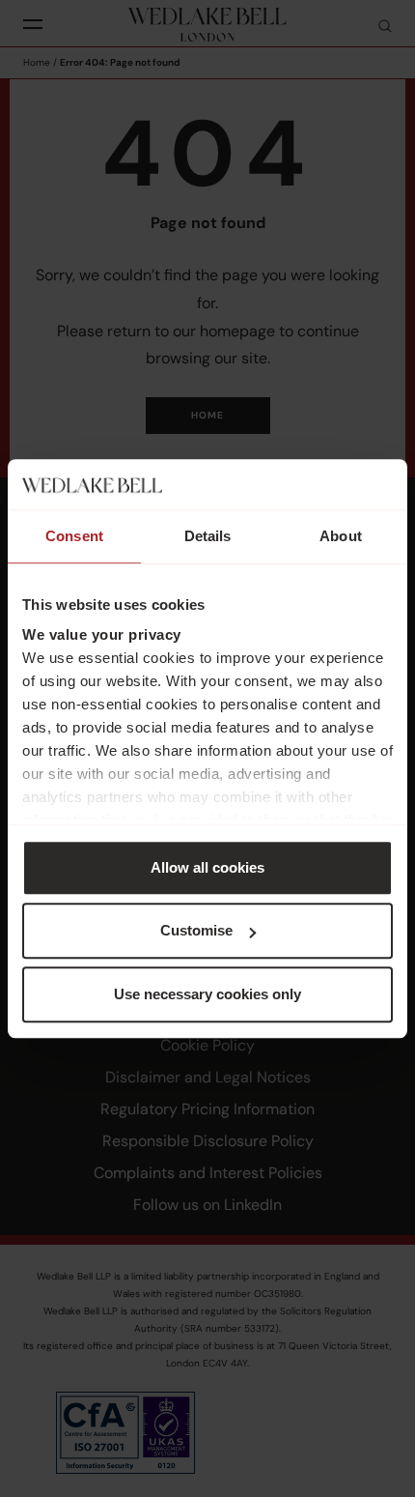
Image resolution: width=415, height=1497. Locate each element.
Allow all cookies (207, 867)
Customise (196, 931)
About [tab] (340, 536)
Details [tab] (208, 536)
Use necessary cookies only (207, 994)
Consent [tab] (74, 536)
